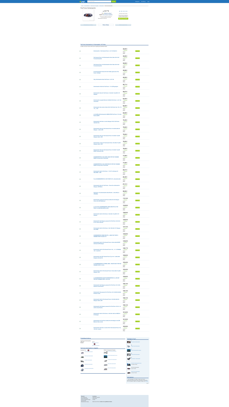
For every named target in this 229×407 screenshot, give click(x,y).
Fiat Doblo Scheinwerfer (88, 364)
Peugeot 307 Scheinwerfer (112, 359)
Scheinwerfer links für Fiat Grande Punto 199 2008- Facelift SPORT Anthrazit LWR (107, 150)
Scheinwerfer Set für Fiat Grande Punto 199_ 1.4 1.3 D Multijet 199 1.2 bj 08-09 (107, 250)
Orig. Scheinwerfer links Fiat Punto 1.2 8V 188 (104, 79)
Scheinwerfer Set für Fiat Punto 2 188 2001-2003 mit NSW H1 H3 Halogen (107, 314)
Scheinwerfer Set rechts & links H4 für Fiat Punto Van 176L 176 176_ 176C (107, 107)
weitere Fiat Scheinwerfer (95, 345)
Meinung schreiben (123, 18)
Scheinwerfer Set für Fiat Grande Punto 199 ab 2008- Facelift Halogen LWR (107, 271)
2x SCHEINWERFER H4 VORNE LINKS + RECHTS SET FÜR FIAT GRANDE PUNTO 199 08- (107, 264)
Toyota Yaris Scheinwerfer (135, 346)
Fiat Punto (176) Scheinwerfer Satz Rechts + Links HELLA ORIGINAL (106, 193)
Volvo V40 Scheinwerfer (112, 367)
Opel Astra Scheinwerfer (112, 363)
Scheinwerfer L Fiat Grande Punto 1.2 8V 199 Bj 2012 (105, 51)
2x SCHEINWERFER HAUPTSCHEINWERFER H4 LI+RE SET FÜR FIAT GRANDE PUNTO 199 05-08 (106, 278)
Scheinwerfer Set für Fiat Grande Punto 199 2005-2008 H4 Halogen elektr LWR (106, 300)
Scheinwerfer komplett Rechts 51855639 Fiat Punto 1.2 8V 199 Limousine (107, 100)
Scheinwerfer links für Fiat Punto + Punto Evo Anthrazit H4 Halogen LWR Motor (107, 186)
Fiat (92, 342)
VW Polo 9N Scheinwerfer (135, 354)
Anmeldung (143, 1)
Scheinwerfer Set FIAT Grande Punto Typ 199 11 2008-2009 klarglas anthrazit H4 (107, 257)
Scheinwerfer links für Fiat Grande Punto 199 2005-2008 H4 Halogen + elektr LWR (107, 129)
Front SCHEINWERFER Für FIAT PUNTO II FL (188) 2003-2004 (107, 179)
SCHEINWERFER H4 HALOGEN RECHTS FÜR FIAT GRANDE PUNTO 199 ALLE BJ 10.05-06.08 (107, 164)
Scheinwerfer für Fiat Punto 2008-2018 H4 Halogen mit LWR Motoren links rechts (107, 321)
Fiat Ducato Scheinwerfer (89, 355)
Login (148, 1)
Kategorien (137, 1)
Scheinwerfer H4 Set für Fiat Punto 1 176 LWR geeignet (106, 86)
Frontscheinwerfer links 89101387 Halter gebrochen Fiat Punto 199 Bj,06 (106, 72)
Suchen (113, 1)
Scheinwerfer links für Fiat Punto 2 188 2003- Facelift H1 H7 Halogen (107, 93)
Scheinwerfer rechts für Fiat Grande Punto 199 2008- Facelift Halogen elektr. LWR (107, 143)
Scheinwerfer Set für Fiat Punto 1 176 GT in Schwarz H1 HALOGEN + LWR (106, 171)
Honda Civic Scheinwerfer (135, 371)
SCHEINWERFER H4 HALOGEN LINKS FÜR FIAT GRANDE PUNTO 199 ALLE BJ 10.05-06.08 (106, 157)
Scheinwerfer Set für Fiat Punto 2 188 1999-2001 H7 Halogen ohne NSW (107, 228)
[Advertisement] (114, 34)
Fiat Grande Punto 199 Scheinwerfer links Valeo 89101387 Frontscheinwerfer (106, 58)
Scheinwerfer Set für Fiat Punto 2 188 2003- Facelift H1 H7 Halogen (106, 214)
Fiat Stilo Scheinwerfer (88, 360)
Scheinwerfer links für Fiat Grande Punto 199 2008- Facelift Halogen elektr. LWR (107, 136)
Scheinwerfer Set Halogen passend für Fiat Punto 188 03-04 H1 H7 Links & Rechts (107, 221)
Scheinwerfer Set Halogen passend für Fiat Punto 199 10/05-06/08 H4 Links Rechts (107, 285)
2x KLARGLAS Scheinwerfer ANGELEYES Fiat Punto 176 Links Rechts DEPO (107, 115)
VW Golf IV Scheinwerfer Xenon (136, 363)
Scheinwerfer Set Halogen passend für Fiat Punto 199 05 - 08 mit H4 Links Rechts (107, 307)
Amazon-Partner (96, 401)
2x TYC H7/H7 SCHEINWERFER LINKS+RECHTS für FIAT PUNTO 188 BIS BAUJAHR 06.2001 (106, 207)
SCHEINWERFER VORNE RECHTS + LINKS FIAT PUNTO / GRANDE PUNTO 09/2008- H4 (106, 235)
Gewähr (147, 381)
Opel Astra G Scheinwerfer (135, 341)
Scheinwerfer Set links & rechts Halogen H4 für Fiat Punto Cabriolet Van (106, 122)
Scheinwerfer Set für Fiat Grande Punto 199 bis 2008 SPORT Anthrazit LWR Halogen (107, 243)
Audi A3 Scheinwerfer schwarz (136, 350)
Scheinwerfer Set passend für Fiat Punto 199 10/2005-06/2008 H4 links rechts (107, 292)
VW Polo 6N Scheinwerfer (112, 351)
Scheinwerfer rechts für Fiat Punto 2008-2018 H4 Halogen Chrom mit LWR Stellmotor (106, 200)
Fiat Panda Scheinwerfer (89, 351)
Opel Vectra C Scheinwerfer (135, 358)
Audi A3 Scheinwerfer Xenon (112, 355)
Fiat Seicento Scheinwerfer (89, 368)
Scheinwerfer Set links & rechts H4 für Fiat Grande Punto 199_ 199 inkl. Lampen (107, 328)
